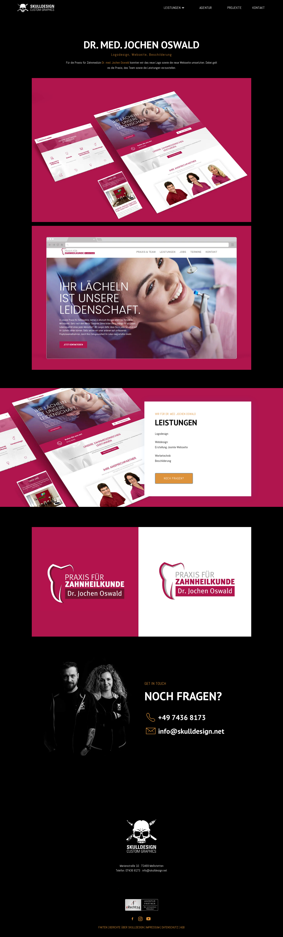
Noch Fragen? (174, 478)
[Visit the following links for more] (133, 919)
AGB (182, 927)
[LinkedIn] (222, 18)
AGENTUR (205, 7)
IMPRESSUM (153, 927)
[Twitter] (212, 18)
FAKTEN (102, 927)
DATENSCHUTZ (170, 927)
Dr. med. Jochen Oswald (116, 63)
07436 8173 (133, 870)
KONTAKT (258, 7)
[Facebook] (203, 18)
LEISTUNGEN (172, 7)
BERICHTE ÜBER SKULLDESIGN (126, 927)
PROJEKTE (234, 7)
